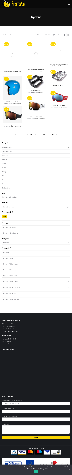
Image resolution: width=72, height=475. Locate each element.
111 (52, 134)
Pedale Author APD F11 (36, 90)
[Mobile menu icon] (69, 4)
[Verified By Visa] (47, 454)
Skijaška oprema (7, 147)
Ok (36, 471)
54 (26, 134)
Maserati (4, 159)
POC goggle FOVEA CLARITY (59, 105)
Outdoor (4, 180)
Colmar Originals (7, 151)
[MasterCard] (30, 454)
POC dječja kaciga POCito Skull (13, 101)
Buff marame (6, 176)
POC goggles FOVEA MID (12, 125)
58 (44, 134)
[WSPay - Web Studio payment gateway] (56, 454)
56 (35, 134)
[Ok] (70, 470)
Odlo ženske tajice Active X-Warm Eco (36, 69)
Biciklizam (5, 184)
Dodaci (4, 168)
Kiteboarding (6, 188)
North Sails (5, 155)
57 (39, 134)
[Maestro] (39, 454)
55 (31, 134)
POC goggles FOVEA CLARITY (36, 116)
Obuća (4, 164)
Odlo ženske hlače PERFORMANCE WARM (12, 71)
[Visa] (22, 454)
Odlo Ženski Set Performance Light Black (59, 64)
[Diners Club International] (14, 454)
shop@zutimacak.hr (12, 331)
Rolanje (4, 172)
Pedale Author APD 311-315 (59, 85)
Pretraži (68, 207)
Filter (4, 216)
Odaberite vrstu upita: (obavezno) (12, 400)
